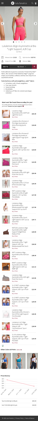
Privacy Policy (19, 418)
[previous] (2, 23)
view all (19, 349)
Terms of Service (29, 418)
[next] (35, 23)
